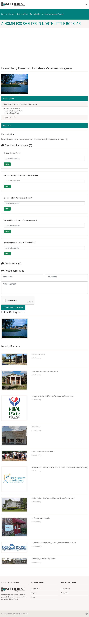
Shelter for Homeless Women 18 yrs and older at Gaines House (53, 498)
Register (34, 593)
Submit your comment (13, 307)
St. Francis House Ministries (41, 518)
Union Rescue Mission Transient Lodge (45, 371)
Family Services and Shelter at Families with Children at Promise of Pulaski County (59, 467)
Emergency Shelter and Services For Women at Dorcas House (52, 396)
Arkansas (11, 14)
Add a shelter (35, 588)
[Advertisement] (44, 44)
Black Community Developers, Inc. (43, 451)
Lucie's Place (36, 427)
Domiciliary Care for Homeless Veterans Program (47, 14)
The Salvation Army (38, 354)
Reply (7, 164)
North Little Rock (22, 14)
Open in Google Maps (12, 113)
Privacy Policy (65, 588)
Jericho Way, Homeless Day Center (43, 559)
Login (33, 597)
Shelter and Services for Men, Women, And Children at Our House (54, 543)
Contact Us (64, 593)
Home (3, 14)
